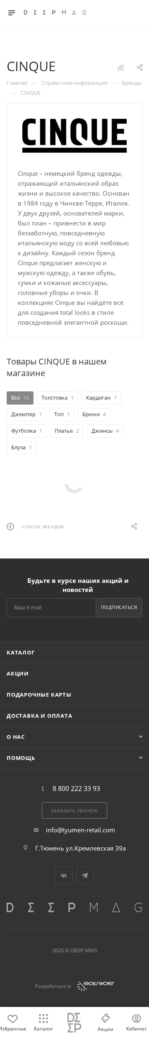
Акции (18, 673)
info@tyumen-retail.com (80, 830)
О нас (16, 736)
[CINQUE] (75, 135)
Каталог (21, 652)
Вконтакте (64, 875)
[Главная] (74, 1023)
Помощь (21, 758)
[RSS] (121, 67)
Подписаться (119, 607)
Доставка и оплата (39, 715)
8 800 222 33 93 (76, 788)
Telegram (85, 875)
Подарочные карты (39, 694)
